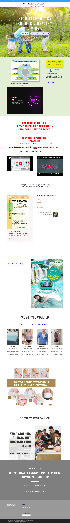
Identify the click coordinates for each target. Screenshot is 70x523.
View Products (24, 33)
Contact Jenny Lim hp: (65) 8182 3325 (40, 33)
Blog (43, 6)
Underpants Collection (26, 508)
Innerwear (39, 202)
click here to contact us (48, 215)
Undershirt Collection (26, 507)
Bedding (39, 200)
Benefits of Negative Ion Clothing (19, 83)
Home (27, 6)
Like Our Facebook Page (51, 73)
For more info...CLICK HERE (14, 263)
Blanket (24, 505)
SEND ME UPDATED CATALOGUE (35, 491)
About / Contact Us (37, 6)
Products (31, 6)
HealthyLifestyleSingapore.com (21, 520)
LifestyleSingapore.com (30, 520)
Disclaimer (61, 0)
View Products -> (13, 358)
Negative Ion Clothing (10, 520)
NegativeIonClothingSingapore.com (16, 521)
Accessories (40, 207)
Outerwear (39, 205)
